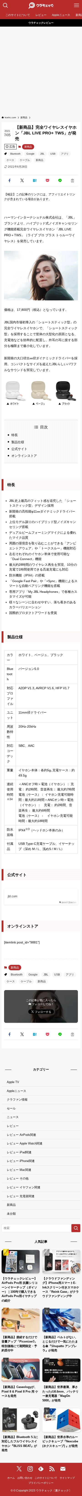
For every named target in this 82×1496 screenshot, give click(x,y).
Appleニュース (16, 1091)
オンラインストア (24, 456)
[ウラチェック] (40, 5)
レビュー (13, 1126)
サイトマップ (67, 1477)
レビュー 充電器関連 (20, 1196)
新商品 (28, 146)
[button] (9, 180)
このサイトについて (46, 1477)
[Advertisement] (41, 70)
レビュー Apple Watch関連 (24, 1143)
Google (30, 153)
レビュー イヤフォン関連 (23, 1187)
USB (52, 153)
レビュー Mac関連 (19, 1170)
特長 (14, 435)
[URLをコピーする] (72, 180)
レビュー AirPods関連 (21, 1134)
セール (11, 1108)
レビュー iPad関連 (19, 1152)
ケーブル (25, 160)
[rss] (52, 1469)
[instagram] (30, 1469)
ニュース (13, 1117)
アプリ (65, 153)
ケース (10, 160)
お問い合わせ (24, 1477)
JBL (42, 153)
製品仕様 (17, 442)
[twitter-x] (19, 1469)
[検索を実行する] (75, 1228)
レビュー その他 (17, 1178)
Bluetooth (15, 153)
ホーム (11, 1477)
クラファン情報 (17, 1099)
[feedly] (41, 1469)
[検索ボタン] (5, 5)
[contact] (63, 1469)
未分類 (11, 1213)
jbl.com (12, 896)
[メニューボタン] (76, 5)
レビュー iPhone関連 (21, 1161)
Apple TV (13, 1082)
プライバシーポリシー (41, 1482)
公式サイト (19, 449)
